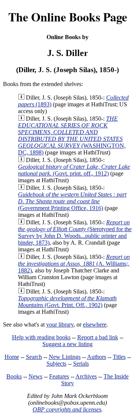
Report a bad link (97, 337)
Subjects (56, 363)
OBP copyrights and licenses (67, 409)
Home (11, 357)
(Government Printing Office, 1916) (72, 201)
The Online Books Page (67, 17)
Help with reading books (41, 337)
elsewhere (94, 324)
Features (59, 376)
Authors (96, 357)
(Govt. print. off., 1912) (74, 170)
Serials (81, 363)
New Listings (65, 357)
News (35, 376)
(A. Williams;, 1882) (74, 264)
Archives (86, 376)
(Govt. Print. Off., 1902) (67, 301)
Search (34, 357)
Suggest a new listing (67, 344)
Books (14, 376)
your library (60, 324)
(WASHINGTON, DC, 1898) (72, 135)
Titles (119, 357)
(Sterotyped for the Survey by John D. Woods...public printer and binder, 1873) (75, 232)
